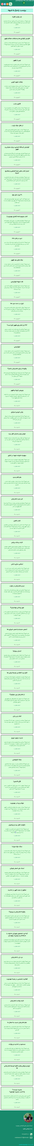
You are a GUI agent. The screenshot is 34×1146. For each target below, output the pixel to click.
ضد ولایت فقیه (17, 17)
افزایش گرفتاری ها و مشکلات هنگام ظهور (17, 39)
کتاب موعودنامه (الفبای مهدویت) (17, 217)
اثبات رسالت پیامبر (17, 542)
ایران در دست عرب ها (17, 303)
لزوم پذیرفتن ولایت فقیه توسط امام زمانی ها (17, 1067)
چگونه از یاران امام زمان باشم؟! (17, 369)
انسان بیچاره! (17, 651)
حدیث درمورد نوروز (17, 738)
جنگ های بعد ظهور (17, 260)
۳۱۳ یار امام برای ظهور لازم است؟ (17, 325)
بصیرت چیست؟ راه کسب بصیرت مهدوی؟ (17, 1091)
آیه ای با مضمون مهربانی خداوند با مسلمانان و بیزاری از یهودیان (17, 935)
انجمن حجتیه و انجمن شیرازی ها (17, 629)
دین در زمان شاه (17, 238)
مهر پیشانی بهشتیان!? (17, 608)
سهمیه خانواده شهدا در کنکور (17, 456)
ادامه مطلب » (17, 27)
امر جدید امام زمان (17, 499)
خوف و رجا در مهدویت (17, 803)
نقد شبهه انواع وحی (17, 282)
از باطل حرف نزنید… (17, 126)
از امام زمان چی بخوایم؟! (17, 695)
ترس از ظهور (17, 60)
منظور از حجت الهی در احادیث (17, 890)
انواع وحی (17, 347)
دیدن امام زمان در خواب (17, 586)
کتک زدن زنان (17, 716)
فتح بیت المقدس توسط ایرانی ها (17, 673)
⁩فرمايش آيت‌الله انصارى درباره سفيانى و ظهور (17, 148)
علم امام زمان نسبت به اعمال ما (17, 1022)
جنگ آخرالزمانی (17, 760)
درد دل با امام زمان (17, 957)
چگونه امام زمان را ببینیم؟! (17, 912)
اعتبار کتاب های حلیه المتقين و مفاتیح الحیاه (17, 172)
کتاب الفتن (17, 521)
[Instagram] (2, 4)
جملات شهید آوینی (17, 82)
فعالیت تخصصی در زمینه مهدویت (17, 979)
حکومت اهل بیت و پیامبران (17, 825)
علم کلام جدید (17, 477)
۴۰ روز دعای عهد (17, 195)
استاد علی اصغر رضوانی (17, 868)
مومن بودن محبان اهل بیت (17, 434)
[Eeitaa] (7, 4)
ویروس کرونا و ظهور (17, 390)
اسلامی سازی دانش (17, 564)
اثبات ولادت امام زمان (17, 1001)
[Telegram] (5, 4)
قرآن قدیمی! (17, 781)
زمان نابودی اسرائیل (17, 412)
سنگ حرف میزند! (17, 847)
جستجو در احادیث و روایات (17, 1044)
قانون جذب (17, 104)
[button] (24, 3)
